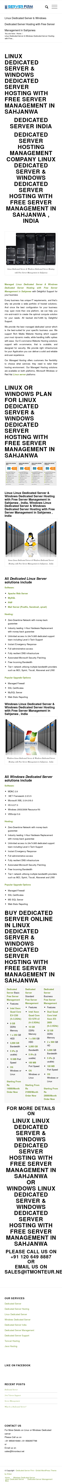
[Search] (45, 6)
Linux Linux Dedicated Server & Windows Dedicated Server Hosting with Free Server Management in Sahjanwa (31, 1148)
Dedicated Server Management (19, 1330)
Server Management (12, 1401)
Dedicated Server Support (17, 1335)
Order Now (12, 1091)
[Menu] (52, 6)
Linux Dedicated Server (16, 1314)
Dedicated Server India (15, 1324)
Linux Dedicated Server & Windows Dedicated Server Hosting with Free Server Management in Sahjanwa (30, 24)
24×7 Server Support (13, 1395)
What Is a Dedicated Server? (15, 1406)
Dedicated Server (13, 1303)
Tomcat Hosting (12, 1340)
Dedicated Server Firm (25, 1470)
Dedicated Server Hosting (17, 1308)
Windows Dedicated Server (17, 1319)
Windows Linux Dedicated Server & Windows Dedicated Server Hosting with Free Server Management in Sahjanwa (31, 1216)
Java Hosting (11, 1346)
